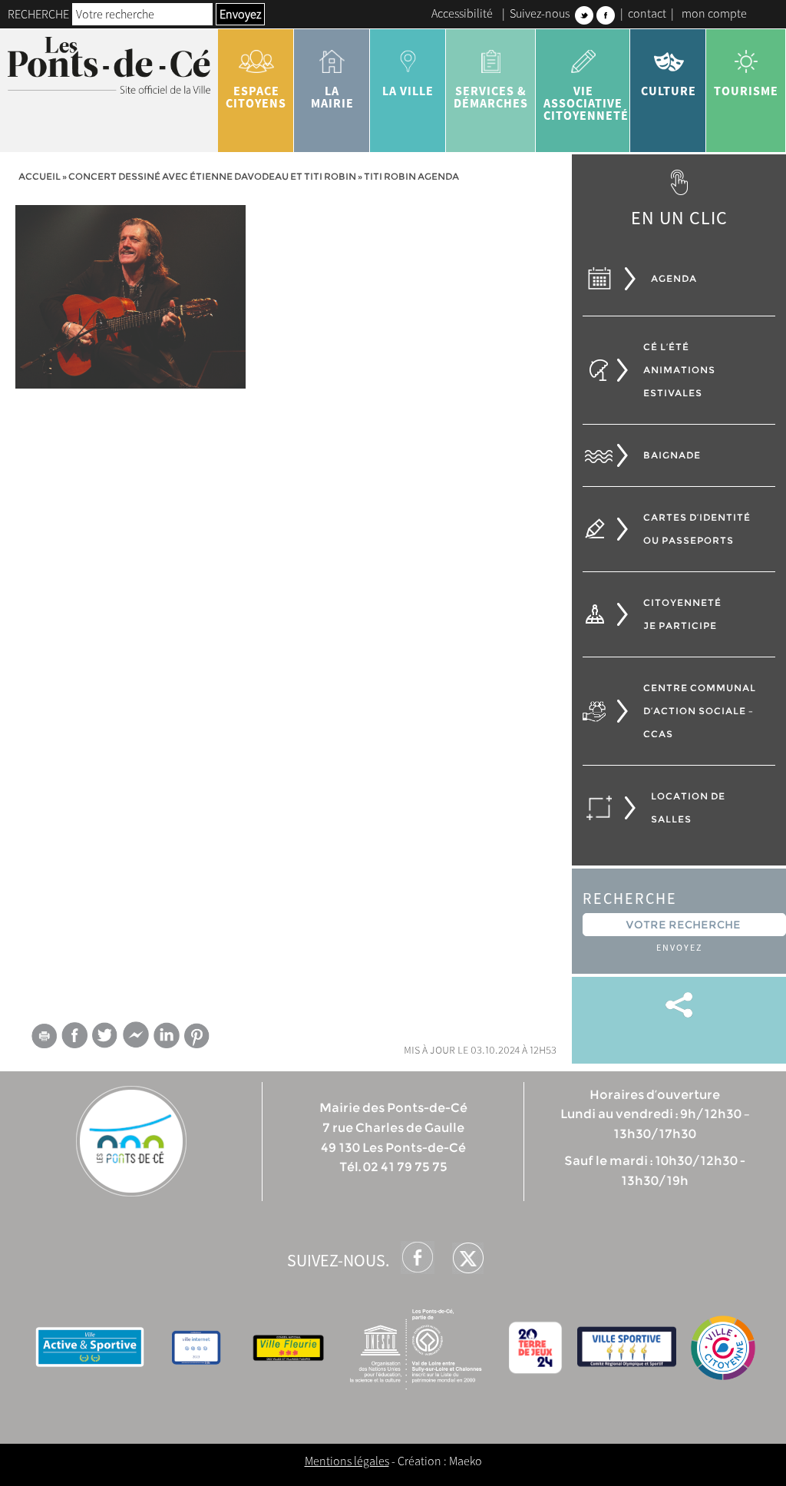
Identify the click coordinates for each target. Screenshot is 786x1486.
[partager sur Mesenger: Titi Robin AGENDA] (136, 1038)
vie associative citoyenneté (586, 103)
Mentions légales (347, 1460)
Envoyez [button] (240, 14)
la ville (408, 90)
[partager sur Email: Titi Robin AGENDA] (44, 1038)
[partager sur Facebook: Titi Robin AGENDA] (74, 1034)
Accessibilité (462, 13)
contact (647, 13)
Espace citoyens (256, 97)
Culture (668, 90)
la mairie (332, 97)
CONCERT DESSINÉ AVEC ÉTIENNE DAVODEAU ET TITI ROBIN (212, 176)
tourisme (746, 90)
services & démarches (491, 97)
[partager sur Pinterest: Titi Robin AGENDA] (197, 1035)
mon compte (714, 13)
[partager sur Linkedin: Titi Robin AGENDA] (167, 1035)
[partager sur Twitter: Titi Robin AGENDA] (105, 1034)
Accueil (39, 176)
